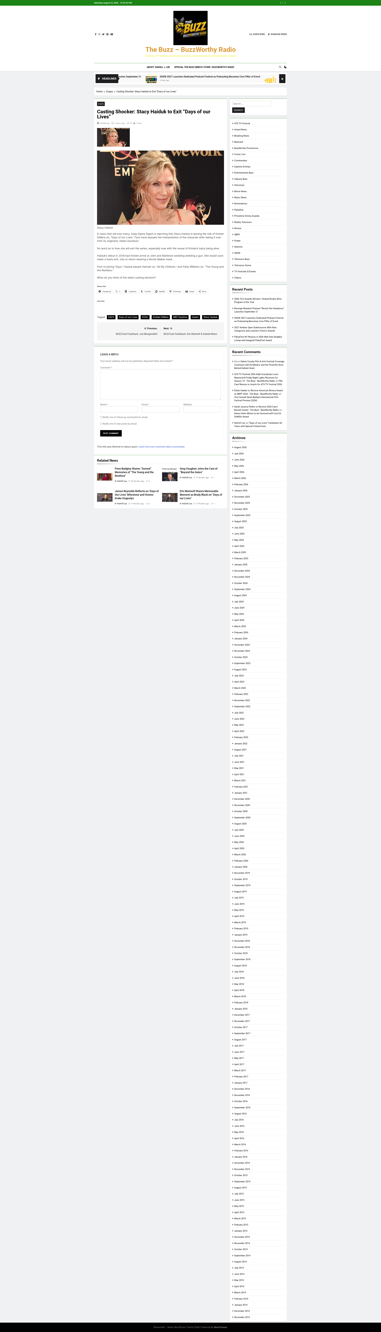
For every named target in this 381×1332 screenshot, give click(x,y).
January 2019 (240, 934)
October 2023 (241, 657)
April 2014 (239, 1286)
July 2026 (239, 453)
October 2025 (241, 509)
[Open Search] (280, 67)
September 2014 (242, 1255)
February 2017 (241, 1076)
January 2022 (240, 743)
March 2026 (240, 478)
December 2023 (242, 645)
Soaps (101, 104)
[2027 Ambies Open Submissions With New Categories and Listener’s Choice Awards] (206, 80)
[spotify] (107, 34)
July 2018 (239, 971)
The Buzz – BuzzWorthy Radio (190, 49)
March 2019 (240, 922)
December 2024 (242, 570)
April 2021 (239, 774)
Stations (238, 246)
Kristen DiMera (160, 317)
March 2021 (240, 780)
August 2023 (240, 669)
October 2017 (241, 1027)
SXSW (237, 253)
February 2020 (241, 860)
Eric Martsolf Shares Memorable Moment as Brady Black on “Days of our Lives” (201, 495)
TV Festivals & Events (245, 271)
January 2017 (240, 1083)
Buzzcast (238, 142)
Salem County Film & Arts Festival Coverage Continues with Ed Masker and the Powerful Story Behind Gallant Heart (259, 364)
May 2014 (239, 1280)
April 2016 (239, 1138)
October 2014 (241, 1249)
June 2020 (239, 836)
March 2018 (240, 996)
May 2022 (239, 725)
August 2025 (240, 521)
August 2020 (240, 823)
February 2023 (241, 694)
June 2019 (239, 904)
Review (237, 228)
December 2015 (242, 1163)
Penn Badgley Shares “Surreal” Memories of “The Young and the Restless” (134, 472)
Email (145, 404)
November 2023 (242, 651)
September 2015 (242, 1181)
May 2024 (239, 614)
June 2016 (239, 1126)
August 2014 (240, 1261)
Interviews (239, 185)
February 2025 (241, 558)
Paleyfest (238, 209)
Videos (237, 277)
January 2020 (240, 867)
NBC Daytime (180, 317)
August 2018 (240, 965)
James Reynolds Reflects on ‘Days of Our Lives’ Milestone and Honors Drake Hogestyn (137, 495)
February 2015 (241, 1224)
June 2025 (239, 533)
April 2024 (239, 620)
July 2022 (239, 712)
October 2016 (241, 1101)
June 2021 (239, 762)
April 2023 (239, 681)
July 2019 (239, 897)
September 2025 (242, 515)
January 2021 (240, 793)
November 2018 (242, 947)
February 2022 (241, 737)
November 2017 (242, 1021)
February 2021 (241, 786)
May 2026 (239, 466)
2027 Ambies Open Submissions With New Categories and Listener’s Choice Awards (235, 3)
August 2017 (240, 1039)
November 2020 (242, 805)
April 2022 (239, 731)
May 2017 (239, 1058)
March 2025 (240, 552)
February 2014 (241, 1298)
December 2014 (242, 1237)
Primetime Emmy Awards (246, 216)
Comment (106, 367)
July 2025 (239, 527)
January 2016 (240, 1157)
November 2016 (242, 1095)
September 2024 (242, 589)
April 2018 (239, 990)
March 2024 (240, 626)
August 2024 (240, 595)
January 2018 (240, 1008)
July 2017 (239, 1045)
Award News (240, 129)
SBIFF (237, 234)
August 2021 (240, 749)
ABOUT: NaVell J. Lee (158, 67)
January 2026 (240, 490)
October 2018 (241, 953)
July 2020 (239, 830)
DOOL (145, 317)
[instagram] (99, 34)
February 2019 (241, 928)
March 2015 (240, 1218)
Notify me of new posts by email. (120, 423)
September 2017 (242, 1033)
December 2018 (242, 941)
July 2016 (239, 1119)
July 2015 (239, 1193)
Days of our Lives (128, 317)
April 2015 (239, 1212)
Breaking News (241, 135)
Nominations (240, 203)
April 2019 (239, 916)
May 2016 (239, 1132)
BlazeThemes (220, 1327)
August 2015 (240, 1187)
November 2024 (242, 577)
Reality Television (243, 222)
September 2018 (242, 959)
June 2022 (239, 719)
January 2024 (240, 638)
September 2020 (242, 817)
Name (104, 404)
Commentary (240, 160)
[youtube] (112, 34)
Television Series (242, 265)
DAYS (111, 317)
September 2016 (242, 1107)
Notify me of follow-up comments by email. (125, 417)
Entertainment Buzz (243, 172)
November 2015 (242, 1169)
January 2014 (240, 1305)
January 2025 (240, 564)
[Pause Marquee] (282, 78)
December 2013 (242, 1311)
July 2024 (239, 601)
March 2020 (240, 854)
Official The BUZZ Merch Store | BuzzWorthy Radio (204, 67)
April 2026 (239, 472)
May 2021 (239, 768)
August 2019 (240, 891)
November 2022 (242, 700)
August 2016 (240, 1113)
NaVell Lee (104, 123)
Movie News (240, 191)
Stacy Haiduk (210, 317)
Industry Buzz (240, 179)
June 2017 (239, 1052)
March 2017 (240, 1070)
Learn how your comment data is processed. (162, 446)
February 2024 (241, 632)
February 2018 (241, 1002)
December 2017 (242, 1015)
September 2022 (242, 706)
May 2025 (239, 540)
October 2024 (241, 583)
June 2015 (239, 1200)
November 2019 (242, 873)
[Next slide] (285, 2)
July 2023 (239, 675)
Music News (240, 197)
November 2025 (242, 503)
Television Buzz (242, 259)
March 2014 (240, 1292)
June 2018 (239, 978)
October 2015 (241, 1175)
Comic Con (239, 154)
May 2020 (239, 842)
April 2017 (239, 1064)
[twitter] (103, 34)
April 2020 (239, 848)
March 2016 (240, 1144)
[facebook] (95, 34)
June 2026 (239, 459)
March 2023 (240, 688)
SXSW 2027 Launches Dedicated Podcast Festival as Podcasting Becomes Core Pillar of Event (146, 76)
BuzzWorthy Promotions (246, 148)
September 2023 (242, 663)
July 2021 (239, 755)
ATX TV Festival (242, 123)
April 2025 (239, 546)
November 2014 (242, 1243)
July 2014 (239, 1267)
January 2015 (240, 1231)
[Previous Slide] (280, 2)
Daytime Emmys (242, 166)
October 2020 (241, 811)
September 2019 (242, 885)
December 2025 (242, 496)
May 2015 (239, 1206)
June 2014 (239, 1274)
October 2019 (241, 879)
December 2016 (242, 1089)
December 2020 (242, 799)
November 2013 (242, 1317)
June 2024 (239, 607)
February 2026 (241, 484)
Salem (195, 317)
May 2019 (239, 910)
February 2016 (241, 1150)
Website (187, 404)
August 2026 (240, 447)
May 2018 (239, 984)
